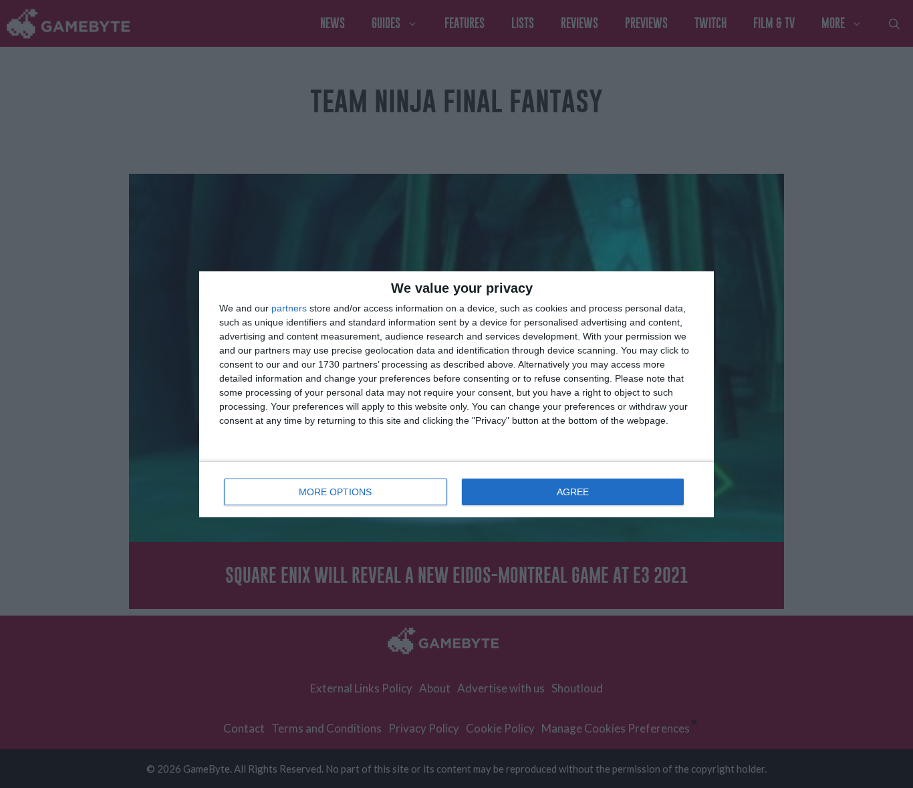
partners (289, 308)
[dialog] (456, 394)
